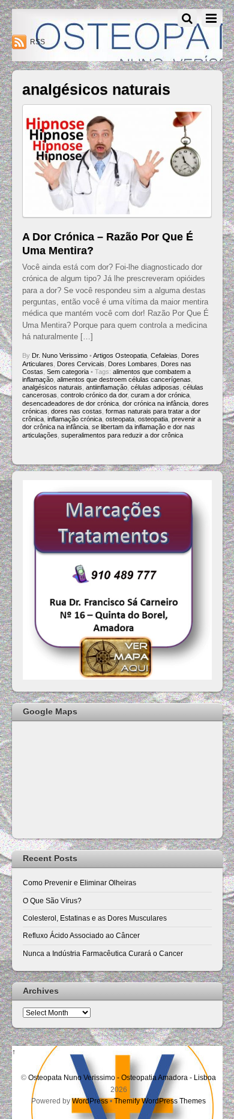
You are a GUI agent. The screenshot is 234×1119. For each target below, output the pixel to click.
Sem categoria (68, 371)
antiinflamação (106, 387)
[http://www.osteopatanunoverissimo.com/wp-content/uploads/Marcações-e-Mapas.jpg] (117, 677)
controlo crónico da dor (94, 395)
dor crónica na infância (155, 403)
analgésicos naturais (52, 387)
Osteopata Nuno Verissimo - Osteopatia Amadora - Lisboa (122, 1077)
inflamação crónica (74, 419)
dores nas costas (76, 411)
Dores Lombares (132, 363)
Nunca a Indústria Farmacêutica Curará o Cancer (103, 953)
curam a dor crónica (160, 395)
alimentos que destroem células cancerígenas (124, 379)
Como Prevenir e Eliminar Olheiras (79, 882)
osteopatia (153, 419)
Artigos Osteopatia (120, 355)
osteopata (120, 419)
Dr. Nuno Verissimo (60, 355)
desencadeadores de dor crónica (70, 403)
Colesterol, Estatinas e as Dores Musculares (95, 918)
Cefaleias (164, 355)
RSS (37, 42)
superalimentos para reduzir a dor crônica (122, 435)
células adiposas (155, 387)
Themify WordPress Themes (160, 1101)
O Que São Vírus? (52, 900)
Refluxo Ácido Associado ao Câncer (81, 935)
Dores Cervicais (80, 363)
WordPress (90, 1101)
